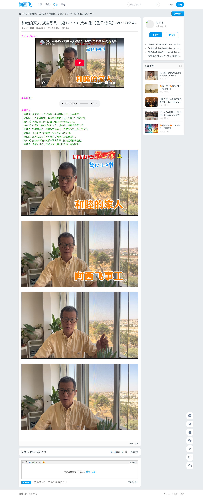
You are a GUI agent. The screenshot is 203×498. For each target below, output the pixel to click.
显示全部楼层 (53, 28)
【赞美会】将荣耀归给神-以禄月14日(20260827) (166, 44)
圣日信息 (42, 13)
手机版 (174, 494)
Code (40, 462)
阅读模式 (65, 28)
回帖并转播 (41, 482)
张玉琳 (26, 28)
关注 (157, 34)
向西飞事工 (20, 14)
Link (33, 462)
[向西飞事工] (25, 4)
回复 (136, 443)
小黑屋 (181, 494)
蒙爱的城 (33, 13)
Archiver (167, 494)
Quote (36, 462)
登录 (171, 4)
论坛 (55, 4)
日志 (63, 4)
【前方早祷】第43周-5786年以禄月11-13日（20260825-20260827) (173, 52)
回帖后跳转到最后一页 (59, 482)
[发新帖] (177, 13)
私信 (173, 34)
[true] (157, 4)
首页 (40, 4)
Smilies (43, 462)
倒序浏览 (134, 452)
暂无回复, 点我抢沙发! (35, 451)
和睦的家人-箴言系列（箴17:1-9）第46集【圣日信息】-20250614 (78, 22)
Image (29, 462)
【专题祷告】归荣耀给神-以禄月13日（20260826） (167, 48)
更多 (180, 65)
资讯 (47, 4)
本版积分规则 (133, 482)
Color (26, 462)
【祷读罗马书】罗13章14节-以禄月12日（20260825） (168, 56)
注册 (180, 4)
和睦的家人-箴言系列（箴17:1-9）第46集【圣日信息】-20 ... (71, 13)
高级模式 (133, 462)
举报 (131, 443)
